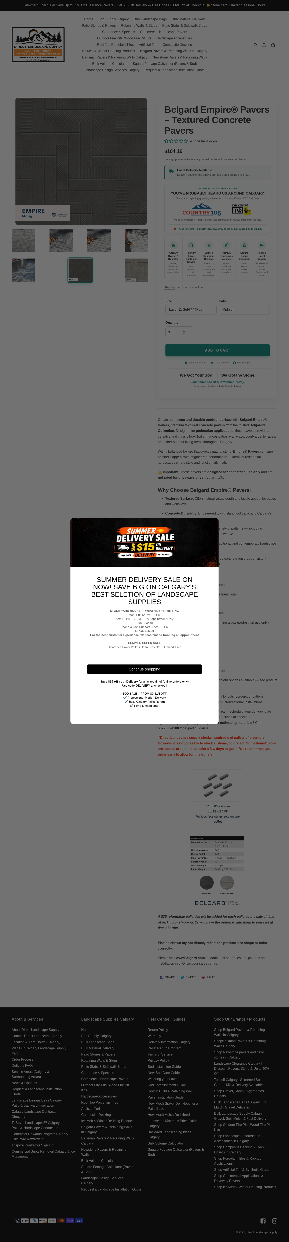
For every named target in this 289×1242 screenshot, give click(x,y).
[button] (213, 522)
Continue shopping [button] (144, 669)
